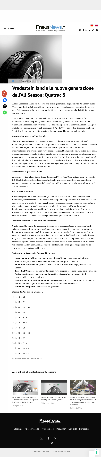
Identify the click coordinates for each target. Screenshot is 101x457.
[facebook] (83, 30)
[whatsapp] (86, 30)
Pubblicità (72, 428)
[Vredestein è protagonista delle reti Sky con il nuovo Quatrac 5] (54, 387)
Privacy (46, 451)
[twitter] (93, 30)
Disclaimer (61, 428)
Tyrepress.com (47, 428)
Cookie (37, 451)
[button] (31, 59)
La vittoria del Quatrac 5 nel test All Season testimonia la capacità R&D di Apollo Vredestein (25, 399)
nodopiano (65, 451)
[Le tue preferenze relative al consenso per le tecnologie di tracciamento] (96, 452)
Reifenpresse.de (32, 428)
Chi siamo (18, 428)
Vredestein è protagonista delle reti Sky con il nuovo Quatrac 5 (53, 398)
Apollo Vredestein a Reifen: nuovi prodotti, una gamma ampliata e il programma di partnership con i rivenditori (83, 401)
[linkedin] (89, 30)
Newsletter (84, 428)
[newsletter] (80, 30)
